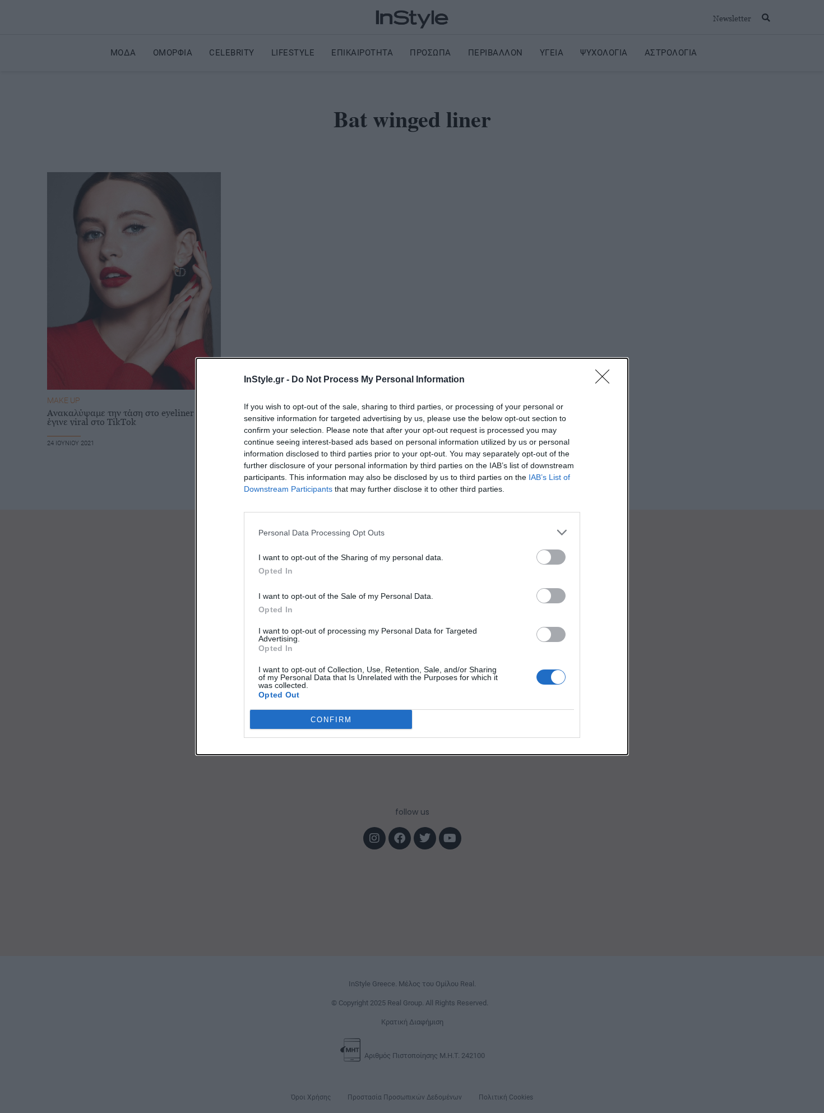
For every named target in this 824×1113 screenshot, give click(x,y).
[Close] (606, 380)
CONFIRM (331, 719)
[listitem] (412, 532)
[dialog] (412, 556)
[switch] (551, 557)
